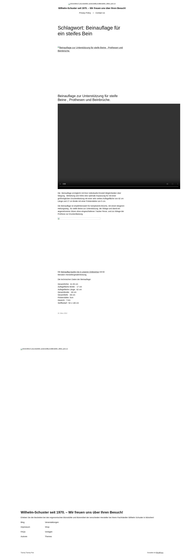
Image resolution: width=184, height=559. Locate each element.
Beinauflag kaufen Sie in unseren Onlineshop (80, 272)
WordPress (159, 552)
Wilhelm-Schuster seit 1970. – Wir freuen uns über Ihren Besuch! (92, 8)
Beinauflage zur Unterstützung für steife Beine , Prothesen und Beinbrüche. (88, 98)
